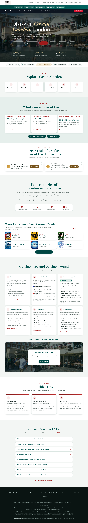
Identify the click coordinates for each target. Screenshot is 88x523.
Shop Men (60, 2)
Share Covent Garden (29, 64)
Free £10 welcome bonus (44, 64)
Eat (48, 2)
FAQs (46, 492)
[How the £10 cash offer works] (42, 163)
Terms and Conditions (67, 492)
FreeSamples (40, 7)
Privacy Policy (77, 492)
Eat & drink (63, 43)
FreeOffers (18, 7)
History (80, 2)
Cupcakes (50, 7)
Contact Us (52, 492)
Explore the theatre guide (75, 228)
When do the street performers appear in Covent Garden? (33, 449)
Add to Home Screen (14, 64)
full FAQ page (59, 433)
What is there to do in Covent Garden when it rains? (31, 475)
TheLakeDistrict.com (76, 64)
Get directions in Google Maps (14, 299)
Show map (45, 361)
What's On (30, 2)
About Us (9, 492)
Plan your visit (19, 43)
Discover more (37, 330)
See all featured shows (45, 252)
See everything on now (38, 136)
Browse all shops (11, 328)
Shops (73, 43)
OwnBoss (60, 7)
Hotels (76, 2)
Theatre (44, 2)
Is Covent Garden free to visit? (25, 454)
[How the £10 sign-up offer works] (81, 163)
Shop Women (53, 2)
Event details (10, 129)
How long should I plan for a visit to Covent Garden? (32, 465)
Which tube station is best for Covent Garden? (30, 439)
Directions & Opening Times (37, 492)
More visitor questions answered (43, 480)
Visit (65, 2)
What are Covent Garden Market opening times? (30, 444)
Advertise (58, 492)
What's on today (32, 43)
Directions (70, 2)
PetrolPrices (29, 7)
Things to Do (37, 2)
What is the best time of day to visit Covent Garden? (31, 470)
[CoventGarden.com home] (8, 3)
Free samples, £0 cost (60, 64)
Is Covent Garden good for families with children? (31, 459)
